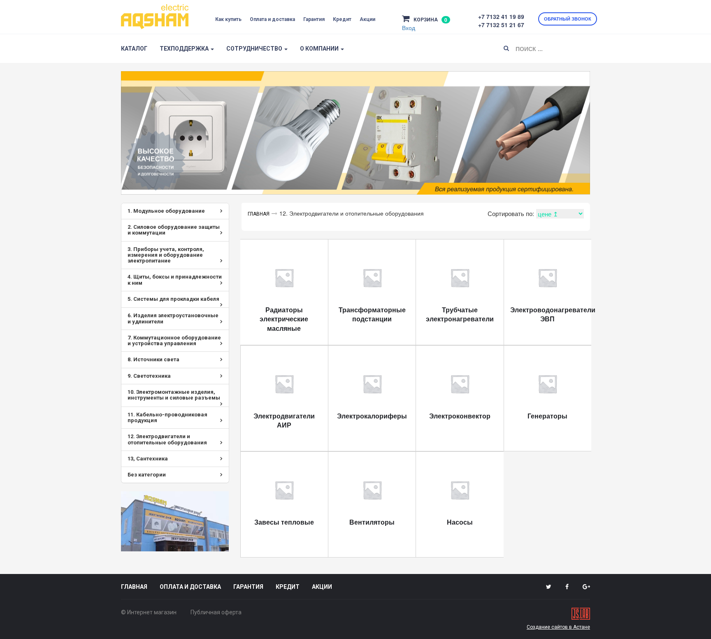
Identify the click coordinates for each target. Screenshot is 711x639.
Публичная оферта (216, 612)
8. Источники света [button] (153, 359)
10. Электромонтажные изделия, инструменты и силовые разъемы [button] (174, 395)
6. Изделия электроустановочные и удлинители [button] (173, 318)
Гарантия (314, 19)
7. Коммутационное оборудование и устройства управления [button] (174, 340)
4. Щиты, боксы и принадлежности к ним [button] (175, 280)
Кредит (342, 19)
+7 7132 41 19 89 (501, 16)
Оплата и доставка (272, 19)
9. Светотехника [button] (149, 376)
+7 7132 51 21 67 (501, 25)
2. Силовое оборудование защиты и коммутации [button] (174, 230)
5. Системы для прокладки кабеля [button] (173, 299)
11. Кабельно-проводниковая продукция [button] (167, 417)
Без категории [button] (147, 475)
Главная (259, 214)
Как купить (228, 19)
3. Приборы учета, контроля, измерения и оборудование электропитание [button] (166, 255)
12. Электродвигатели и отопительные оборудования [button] (167, 439)
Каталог (134, 48)
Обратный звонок (567, 19)
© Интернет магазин (149, 612)
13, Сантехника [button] (148, 458)
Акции (367, 19)
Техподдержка (185, 48)
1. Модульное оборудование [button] (166, 211)
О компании (320, 48)
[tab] (175, 211)
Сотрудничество (254, 48)
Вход (408, 27)
